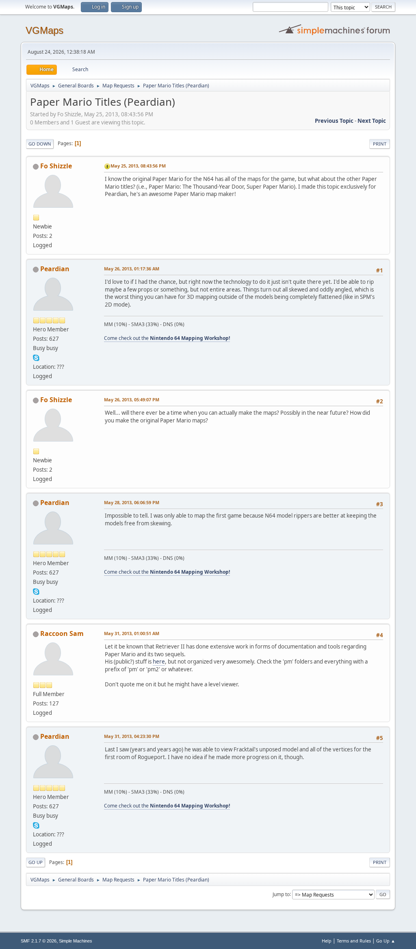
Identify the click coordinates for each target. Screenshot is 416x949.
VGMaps (44, 30)
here (159, 661)
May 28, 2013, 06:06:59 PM (131, 502)
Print (379, 144)
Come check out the (167, 338)
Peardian (54, 268)
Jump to (281, 893)
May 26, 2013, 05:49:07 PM (131, 399)
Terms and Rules (354, 941)
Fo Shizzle (56, 165)
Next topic (372, 120)
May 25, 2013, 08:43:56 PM (138, 166)
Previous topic (334, 120)
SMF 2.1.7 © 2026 (38, 940)
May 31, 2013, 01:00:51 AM (131, 633)
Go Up (35, 862)
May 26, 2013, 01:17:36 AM (131, 269)
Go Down (39, 144)
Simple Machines (75, 940)
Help (327, 941)
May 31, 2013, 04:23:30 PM (131, 736)
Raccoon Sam (62, 633)
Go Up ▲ (385, 941)
